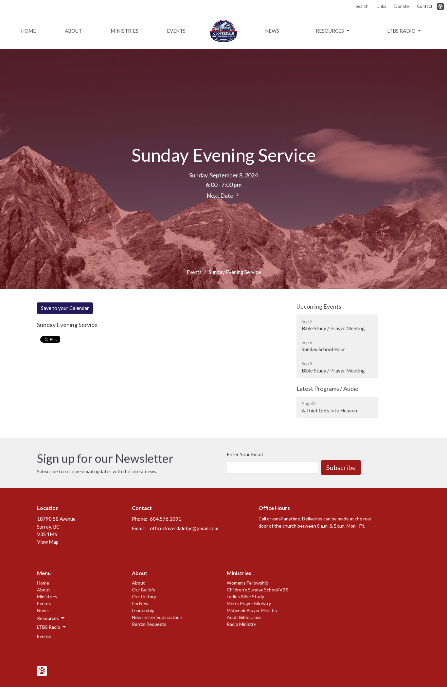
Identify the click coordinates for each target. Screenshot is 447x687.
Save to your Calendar (65, 308)
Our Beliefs (143, 589)
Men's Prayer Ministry (249, 603)
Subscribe (341, 467)
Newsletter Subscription (157, 617)
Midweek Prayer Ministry (252, 610)
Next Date (220, 195)
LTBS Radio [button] (48, 627)
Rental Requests (149, 624)
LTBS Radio (401, 31)
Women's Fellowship (247, 583)
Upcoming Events (318, 306)
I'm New (140, 603)
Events (176, 31)
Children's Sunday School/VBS (257, 589)
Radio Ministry (241, 624)
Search (362, 6)
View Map (48, 542)
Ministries (124, 31)
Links (381, 6)
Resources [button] (48, 618)
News (272, 31)
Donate (401, 6)
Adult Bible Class (244, 617)
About (73, 31)
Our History (144, 596)
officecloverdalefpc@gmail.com (184, 528)
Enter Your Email (245, 454)
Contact (424, 6)
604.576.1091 (165, 519)
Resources (330, 31)
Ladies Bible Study (245, 596)
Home (28, 31)
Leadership (143, 610)
